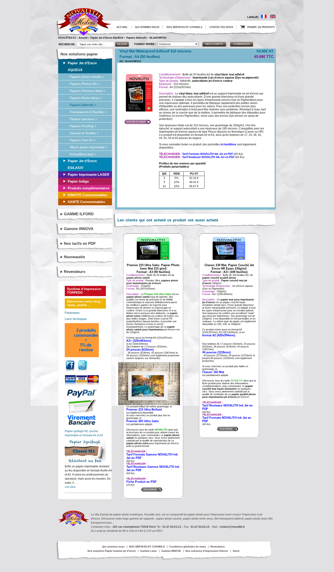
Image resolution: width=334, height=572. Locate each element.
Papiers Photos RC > (85, 84)
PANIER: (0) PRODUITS (257, 27)
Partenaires (72, 312)
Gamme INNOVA (78, 229)
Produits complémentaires (89, 188)
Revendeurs (74, 272)
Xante (236, 551)
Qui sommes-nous (113, 546)
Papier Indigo (78, 181)
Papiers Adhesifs (136, 37)
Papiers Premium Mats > (87, 91)
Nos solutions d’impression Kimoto (206, 551)
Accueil (83, 37)
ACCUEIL (122, 27)
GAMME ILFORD (79, 214)
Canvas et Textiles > (84, 133)
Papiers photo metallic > (87, 77)
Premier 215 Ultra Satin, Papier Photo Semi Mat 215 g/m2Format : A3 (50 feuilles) (153, 268)
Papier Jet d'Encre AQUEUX (106, 37)
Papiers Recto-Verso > (86, 98)
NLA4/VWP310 (158, 37)
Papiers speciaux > (83, 119)
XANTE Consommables (86, 202)
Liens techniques (76, 319)
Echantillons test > (83, 154)
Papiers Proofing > (83, 126)
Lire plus (70, 486)
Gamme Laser (148, 551)
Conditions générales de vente (187, 546)
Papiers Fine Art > (82, 140)
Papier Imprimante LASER (88, 174)
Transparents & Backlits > (88, 112)
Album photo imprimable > (88, 147)
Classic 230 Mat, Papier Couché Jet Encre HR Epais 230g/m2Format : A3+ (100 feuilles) (229, 268)
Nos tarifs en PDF (80, 243)
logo (84, 22)
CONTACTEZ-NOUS (221, 27)
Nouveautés (74, 257)
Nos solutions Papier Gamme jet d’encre (111, 551)
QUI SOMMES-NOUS (147, 27)
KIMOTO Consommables (87, 195)
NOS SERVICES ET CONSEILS (184, 27)
